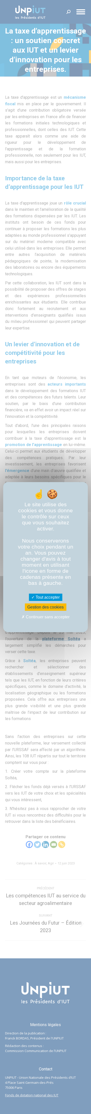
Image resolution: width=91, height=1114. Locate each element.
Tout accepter (47, 597)
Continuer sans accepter (47, 617)
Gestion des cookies (45, 607)
